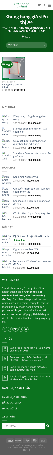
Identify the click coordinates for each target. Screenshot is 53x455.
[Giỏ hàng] (49, 5)
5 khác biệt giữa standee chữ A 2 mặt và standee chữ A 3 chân (30, 378)
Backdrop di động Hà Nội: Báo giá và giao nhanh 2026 (30, 349)
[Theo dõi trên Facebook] (5, 329)
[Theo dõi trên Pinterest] (26, 329)
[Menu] (4, 5)
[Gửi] (48, 426)
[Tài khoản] (44, 5)
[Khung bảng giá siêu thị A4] (13, 68)
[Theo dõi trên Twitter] (15, 329)
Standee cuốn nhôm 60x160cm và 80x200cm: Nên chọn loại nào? (28, 359)
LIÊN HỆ (26, 450)
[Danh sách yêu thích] (39, 5)
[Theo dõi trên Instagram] (10, 329)
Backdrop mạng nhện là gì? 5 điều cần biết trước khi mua (28, 368)
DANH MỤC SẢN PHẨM (14, 397)
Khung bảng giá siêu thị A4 (12, 85)
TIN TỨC (42, 448)
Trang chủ (9, 28)
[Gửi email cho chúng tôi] (20, 329)
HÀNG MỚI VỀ (10, 408)
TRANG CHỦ (14, 445)
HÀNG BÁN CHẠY (11, 402)
